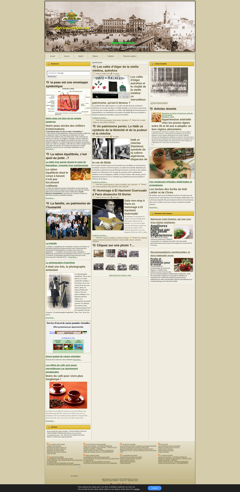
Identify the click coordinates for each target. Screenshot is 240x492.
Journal (66, 56)
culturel (95, 239)
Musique (125, 237)
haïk (129, 184)
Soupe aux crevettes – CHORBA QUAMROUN (98, 446)
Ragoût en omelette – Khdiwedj (93, 449)
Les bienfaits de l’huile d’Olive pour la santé (60, 458)
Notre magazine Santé (92, 455)
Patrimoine (125, 120)
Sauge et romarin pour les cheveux (130, 458)
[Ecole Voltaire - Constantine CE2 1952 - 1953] (134, 258)
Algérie (80, 56)
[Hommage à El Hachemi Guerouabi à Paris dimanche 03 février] (108, 230)
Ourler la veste (51, 453)
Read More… (50, 149)
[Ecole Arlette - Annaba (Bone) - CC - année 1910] (99, 272)
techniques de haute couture (55, 450)
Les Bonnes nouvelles (129, 444)
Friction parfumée (125, 463)
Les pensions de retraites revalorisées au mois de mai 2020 (138, 446)
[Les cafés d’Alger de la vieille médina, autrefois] (111, 98)
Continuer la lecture (100, 118)
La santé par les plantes (56, 457)
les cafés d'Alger (103, 122)
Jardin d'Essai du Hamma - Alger (120, 275)
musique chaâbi (123, 239)
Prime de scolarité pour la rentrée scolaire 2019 (134, 447)
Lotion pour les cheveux (127, 460)
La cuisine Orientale (166, 455)
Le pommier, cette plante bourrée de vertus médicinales (63, 464)
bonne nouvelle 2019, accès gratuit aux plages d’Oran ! (136, 449)
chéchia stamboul (108, 184)
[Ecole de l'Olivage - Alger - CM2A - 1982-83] (110, 272)
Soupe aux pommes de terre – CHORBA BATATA (98, 452)
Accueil (52, 56)
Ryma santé (164, 444)
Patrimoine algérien (129, 56)
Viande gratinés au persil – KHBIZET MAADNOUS (99, 450)
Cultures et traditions (120, 184)
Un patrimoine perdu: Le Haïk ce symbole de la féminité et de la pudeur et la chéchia (119, 130)
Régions (95, 56)
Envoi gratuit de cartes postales (57, 431)
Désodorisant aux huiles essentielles (131, 457)
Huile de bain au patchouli (127, 461)
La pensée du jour (53, 435)
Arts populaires (107, 120)
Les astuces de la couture (57, 444)
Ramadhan (165, 117)
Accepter (155, 488)
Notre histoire (117, 120)
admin (117, 73)
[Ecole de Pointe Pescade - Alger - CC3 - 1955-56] (122, 272)
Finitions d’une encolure (54, 446)
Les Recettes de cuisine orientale (96, 444)
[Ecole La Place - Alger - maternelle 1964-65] (110, 258)
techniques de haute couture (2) (56, 449)
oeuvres (131, 239)
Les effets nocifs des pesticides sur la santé (60, 463)
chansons (144, 237)
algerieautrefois (122, 43)
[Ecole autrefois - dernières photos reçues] (99, 258)
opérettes (138, 239)
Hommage (119, 237)
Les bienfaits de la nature (129, 455)
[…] (153, 144)
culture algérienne (112, 186)
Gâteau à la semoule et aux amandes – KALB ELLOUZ (100, 447)
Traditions (110, 56)
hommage (115, 239)
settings (137, 489)
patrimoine (111, 122)
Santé (172, 117)
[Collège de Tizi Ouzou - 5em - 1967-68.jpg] (122, 258)
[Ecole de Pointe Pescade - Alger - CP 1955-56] (134, 272)
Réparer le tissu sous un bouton (56, 452)
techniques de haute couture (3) (56, 447)
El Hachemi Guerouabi (104, 239)
